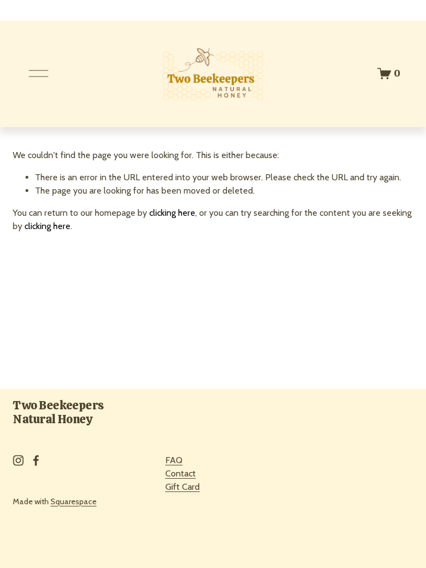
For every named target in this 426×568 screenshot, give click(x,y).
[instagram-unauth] (18, 460)
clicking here (172, 212)
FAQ (173, 460)
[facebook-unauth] (36, 460)
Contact (180, 473)
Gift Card (182, 486)
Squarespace (73, 501)
